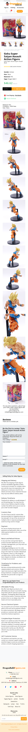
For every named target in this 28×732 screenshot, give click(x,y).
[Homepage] (13, 4)
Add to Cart (19, 89)
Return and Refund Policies (10, 539)
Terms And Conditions (14, 729)
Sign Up (24, 719)
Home (5, 49)
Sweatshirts (14, 701)
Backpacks (6, 704)
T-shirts (22, 704)
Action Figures (11, 49)
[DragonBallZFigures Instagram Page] (15, 686)
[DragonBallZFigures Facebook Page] (5, 686)
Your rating (7, 439)
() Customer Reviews (15, 66)
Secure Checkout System (9, 604)
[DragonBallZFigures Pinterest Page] (20, 686)
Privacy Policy (14, 727)
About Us (17, 706)
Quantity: (5, 88)
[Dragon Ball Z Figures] (14, 668)
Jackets (16, 699)
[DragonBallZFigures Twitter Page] (10, 686)
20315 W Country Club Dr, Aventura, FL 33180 (14, 682)
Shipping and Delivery (8, 480)
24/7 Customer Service (9, 636)
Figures (6, 7)
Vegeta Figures (8, 699)
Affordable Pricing (7, 587)
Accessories (20, 7)
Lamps (13, 704)
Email (5, 459)
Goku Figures (17, 49)
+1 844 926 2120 (14, 674)
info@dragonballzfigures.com (14, 412)
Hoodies (21, 699)
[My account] (14, 11)
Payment (4, 526)
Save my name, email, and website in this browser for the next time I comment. (14, 464)
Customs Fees (6, 512)
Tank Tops (11, 706)
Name (5, 456)
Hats (17, 704)
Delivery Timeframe (8, 498)
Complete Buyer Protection (10, 618)
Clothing (12, 7)
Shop (19, 11)
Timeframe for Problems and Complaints (11, 564)
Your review (7, 442)
